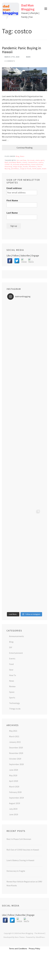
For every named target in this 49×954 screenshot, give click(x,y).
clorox (24, 162)
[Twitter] (16, 260)
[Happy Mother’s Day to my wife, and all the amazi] (24, 318)
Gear (11, 669)
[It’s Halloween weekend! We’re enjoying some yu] (24, 559)
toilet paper (36, 169)
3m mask (30, 160)
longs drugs (17, 166)
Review (12, 686)
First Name (12, 200)
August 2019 (14, 803)
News (22, 156)
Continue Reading (25, 147)
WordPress (40, 937)
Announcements (16, 636)
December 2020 (16, 747)
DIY (10, 647)
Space (11, 692)
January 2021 (15, 742)
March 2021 (14, 736)
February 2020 (15, 792)
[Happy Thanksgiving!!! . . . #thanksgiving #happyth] (24, 387)
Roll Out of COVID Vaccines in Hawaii (23, 849)
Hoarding (8, 166)
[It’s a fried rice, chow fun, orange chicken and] (24, 593)
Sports (12, 697)
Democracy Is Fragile (16, 871)
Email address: (14, 188)
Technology (14, 703)
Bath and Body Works (13, 162)
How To (12, 675)
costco (40, 162)
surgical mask (25, 169)
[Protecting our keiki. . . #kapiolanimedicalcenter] (24, 490)
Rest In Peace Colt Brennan (19, 839)
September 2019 (16, 797)
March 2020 (14, 786)
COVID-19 (8, 164)
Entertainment (16, 653)
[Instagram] (24, 260)
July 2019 (13, 809)
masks (25, 166)
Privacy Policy (34, 949)
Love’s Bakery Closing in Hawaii (20, 860)
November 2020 (16, 753)
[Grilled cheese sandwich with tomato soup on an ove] (24, 456)
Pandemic (33, 166)
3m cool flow (21, 160)
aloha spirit (39, 160)
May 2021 (13, 731)
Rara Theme (20, 937)
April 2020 (13, 781)
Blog (17, 156)
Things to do (15, 708)
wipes (44, 169)
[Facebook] (9, 260)
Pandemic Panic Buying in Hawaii (21, 50)
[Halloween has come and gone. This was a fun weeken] (24, 524)
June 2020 (13, 770)
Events (12, 658)
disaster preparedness (21, 164)
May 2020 (13, 775)
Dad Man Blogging (27, 7)
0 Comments (10, 61)
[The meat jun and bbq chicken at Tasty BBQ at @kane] (24, 421)
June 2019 (13, 814)
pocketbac (15, 169)
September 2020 (16, 764)
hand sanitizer (37, 164)
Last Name (12, 212)
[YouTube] (31, 260)
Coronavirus (32, 162)
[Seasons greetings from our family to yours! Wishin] (24, 353)
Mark (28, 57)
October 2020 (15, 758)
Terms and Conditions (18, 949)
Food (11, 664)
